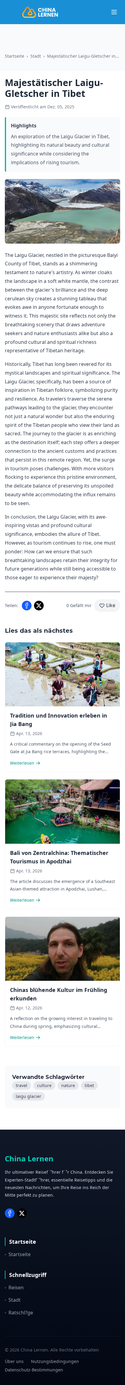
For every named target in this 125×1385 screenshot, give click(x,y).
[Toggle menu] (114, 12)
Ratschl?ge (20, 1312)
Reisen (16, 1287)
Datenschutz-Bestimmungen (34, 1370)
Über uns (14, 1361)
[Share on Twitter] (39, 605)
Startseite (14, 56)
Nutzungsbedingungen (55, 1361)
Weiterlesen (22, 763)
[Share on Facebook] (27, 605)
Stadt (35, 56)
